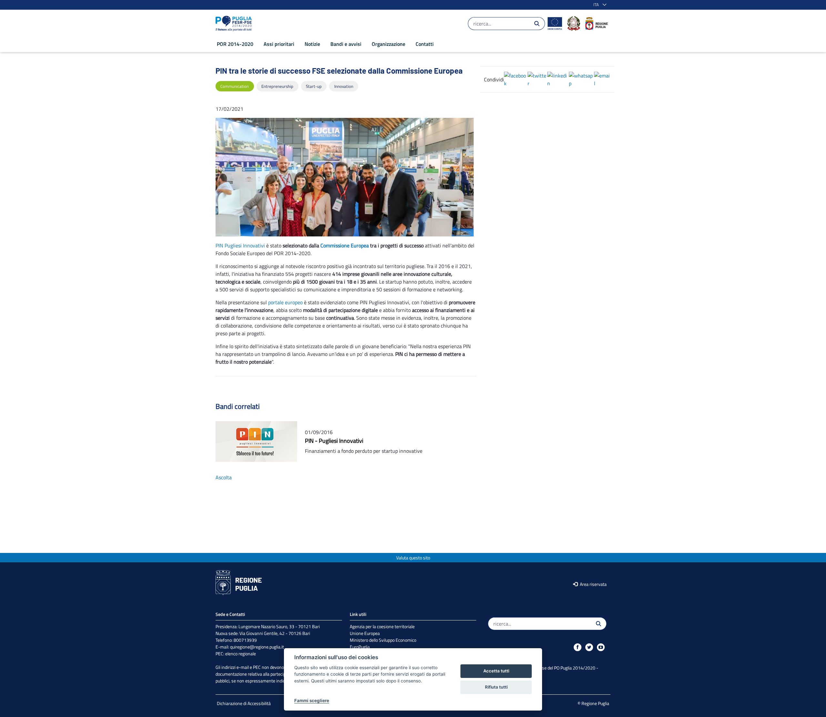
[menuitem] (235, 43)
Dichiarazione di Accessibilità (244, 703)
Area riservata (593, 584)
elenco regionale (240, 653)
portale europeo (285, 302)
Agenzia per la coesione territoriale (382, 626)
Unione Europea (365, 633)
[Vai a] (235, 23)
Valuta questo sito (413, 557)
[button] (599, 5)
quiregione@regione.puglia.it (257, 646)
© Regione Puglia (593, 703)
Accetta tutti (496, 670)
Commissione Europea (344, 245)
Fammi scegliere (311, 700)
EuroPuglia (360, 646)
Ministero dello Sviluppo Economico (383, 640)
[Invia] (537, 23)
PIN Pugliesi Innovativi (240, 245)
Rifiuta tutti (496, 687)
